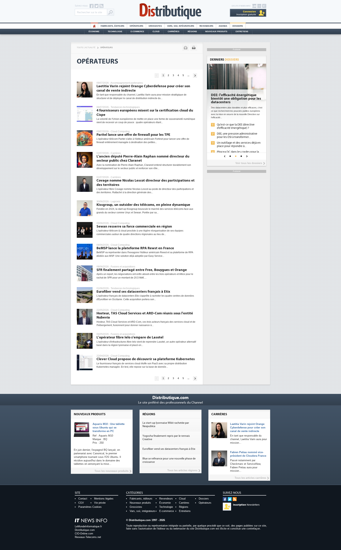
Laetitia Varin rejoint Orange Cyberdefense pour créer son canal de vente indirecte (247, 428)
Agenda (223, 26)
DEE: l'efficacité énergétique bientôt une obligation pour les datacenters (236, 98)
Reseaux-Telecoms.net (88, 537)
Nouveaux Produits (216, 31)
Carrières (173, 31)
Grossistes (155, 26)
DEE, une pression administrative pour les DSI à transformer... (237, 135)
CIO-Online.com (84, 533)
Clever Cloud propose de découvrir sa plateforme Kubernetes (145, 359)
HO (94, 26)
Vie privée (100, 502)
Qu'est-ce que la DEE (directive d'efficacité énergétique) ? (236, 126)
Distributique (170, 11)
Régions (192, 31)
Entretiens (242, 31)
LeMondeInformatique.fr (88, 526)
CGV (81, 502)
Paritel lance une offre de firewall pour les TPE (133, 135)
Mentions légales (103, 498)
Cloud (156, 31)
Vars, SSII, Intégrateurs (180, 26)
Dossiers (237, 26)
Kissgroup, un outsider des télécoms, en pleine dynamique (143, 205)
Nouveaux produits (140, 502)
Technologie (115, 31)
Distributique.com (85, 529)
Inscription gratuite (246, 13)
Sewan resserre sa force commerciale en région (134, 226)
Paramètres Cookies (90, 506)
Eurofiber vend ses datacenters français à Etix (133, 292)
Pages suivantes (195, 75)
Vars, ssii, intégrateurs (142, 511)
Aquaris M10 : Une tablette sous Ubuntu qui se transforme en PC (109, 428)
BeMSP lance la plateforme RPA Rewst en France (135, 248)
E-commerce (137, 31)
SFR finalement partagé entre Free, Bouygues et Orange (141, 270)
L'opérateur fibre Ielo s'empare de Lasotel (129, 337)
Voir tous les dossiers (248, 163)
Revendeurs (206, 26)
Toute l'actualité (86, 48)
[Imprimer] (194, 48)
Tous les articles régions (182, 470)
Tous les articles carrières (250, 477)
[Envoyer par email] (185, 48)
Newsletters (246, 504)
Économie (94, 31)
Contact (82, 498)
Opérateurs (136, 26)
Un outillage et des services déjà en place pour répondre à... (238, 144)
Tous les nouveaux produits (111, 470)
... (188, 75)
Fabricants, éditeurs (112, 26)
